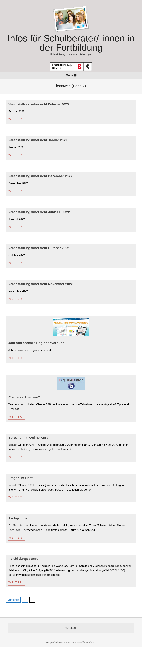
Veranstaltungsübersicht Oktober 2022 (38, 248)
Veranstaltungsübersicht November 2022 (40, 284)
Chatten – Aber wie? (24, 397)
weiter (15, 119)
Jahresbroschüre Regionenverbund (36, 343)
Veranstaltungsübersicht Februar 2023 (38, 104)
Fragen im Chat (20, 478)
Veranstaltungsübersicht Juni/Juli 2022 (39, 212)
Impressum (71, 627)
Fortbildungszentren (24, 559)
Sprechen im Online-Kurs (28, 438)
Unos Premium (67, 642)
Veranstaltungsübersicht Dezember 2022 (40, 176)
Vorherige (13, 599)
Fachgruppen (18, 518)
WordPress (90, 642)
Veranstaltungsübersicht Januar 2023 (37, 140)
